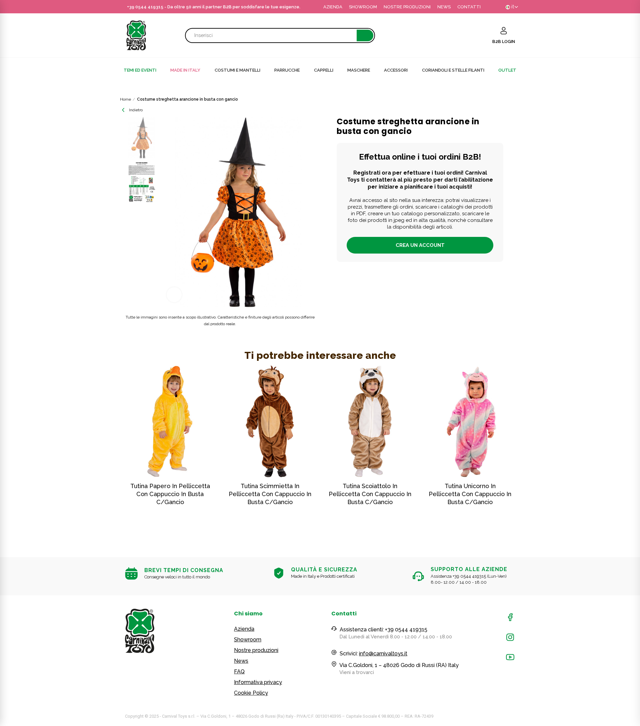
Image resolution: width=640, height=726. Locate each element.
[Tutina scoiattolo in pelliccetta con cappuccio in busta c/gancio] (370, 421)
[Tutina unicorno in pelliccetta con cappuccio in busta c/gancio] (470, 421)
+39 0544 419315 (145, 6)
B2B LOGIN (503, 41)
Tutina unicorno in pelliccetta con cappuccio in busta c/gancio (470, 493)
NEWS (444, 6)
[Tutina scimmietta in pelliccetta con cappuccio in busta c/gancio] (270, 421)
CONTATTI (469, 6)
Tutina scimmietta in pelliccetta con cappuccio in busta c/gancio (270, 493)
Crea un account (420, 245)
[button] (106, 449)
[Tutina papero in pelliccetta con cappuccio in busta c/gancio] (170, 421)
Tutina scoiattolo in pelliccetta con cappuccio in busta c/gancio (370, 493)
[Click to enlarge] (174, 294)
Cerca (365, 35)
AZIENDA (332, 6)
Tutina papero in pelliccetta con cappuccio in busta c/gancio (170, 493)
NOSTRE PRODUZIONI (407, 6)
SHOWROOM (363, 6)
